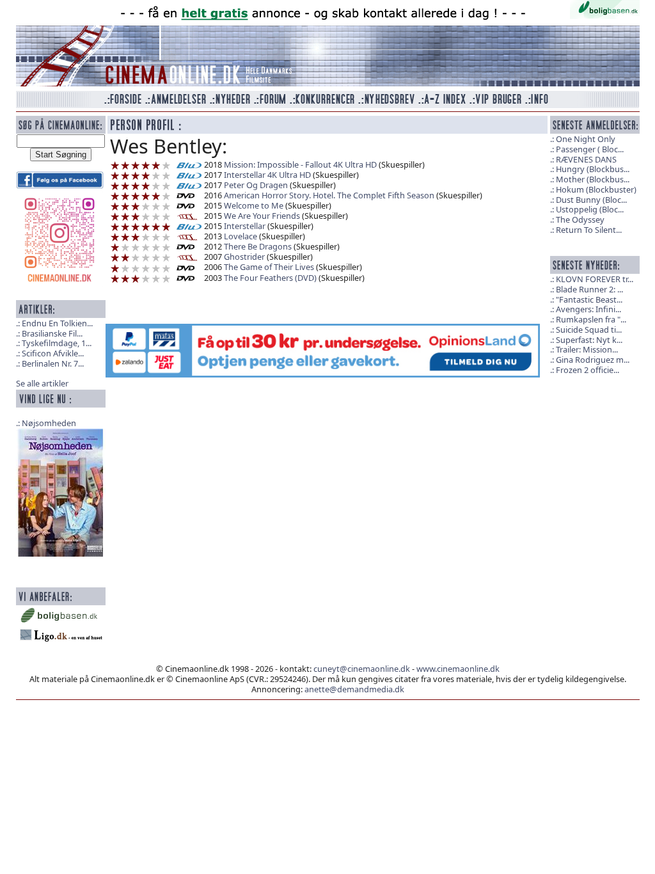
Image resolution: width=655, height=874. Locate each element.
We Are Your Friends (262, 215)
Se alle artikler (42, 383)
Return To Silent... (589, 229)
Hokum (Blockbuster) (596, 189)
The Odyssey (580, 219)
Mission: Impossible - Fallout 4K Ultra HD (300, 164)
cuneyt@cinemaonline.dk (361, 668)
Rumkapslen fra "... (591, 319)
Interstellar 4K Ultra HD (267, 174)
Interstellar (244, 226)
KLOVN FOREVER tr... (594, 279)
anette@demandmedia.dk (354, 689)
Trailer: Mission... (587, 349)
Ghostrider (244, 256)
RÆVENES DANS (586, 159)
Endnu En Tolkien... (57, 323)
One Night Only (585, 139)
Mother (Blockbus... (592, 179)
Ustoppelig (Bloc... (590, 209)
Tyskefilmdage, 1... (56, 343)
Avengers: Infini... (588, 309)
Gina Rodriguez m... (592, 359)
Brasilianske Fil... (52, 333)
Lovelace (240, 236)
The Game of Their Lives (269, 267)
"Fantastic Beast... (589, 299)
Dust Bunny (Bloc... (591, 199)
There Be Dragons (258, 246)
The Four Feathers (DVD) (270, 277)
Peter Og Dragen (256, 185)
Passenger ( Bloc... (590, 149)
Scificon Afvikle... (53, 353)
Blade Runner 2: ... (589, 289)
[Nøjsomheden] (61, 491)
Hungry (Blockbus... (592, 169)
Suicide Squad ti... (589, 329)
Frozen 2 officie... (587, 370)
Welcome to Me (253, 205)
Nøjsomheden (49, 423)
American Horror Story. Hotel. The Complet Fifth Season (329, 195)
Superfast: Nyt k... (589, 340)
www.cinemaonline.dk (458, 668)
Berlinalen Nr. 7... (53, 363)
